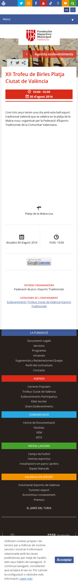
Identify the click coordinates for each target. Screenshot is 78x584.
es (73, 9)
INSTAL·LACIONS (39, 446)
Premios (39, 500)
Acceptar (64, 560)
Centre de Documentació (39, 423)
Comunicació (39, 414)
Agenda (39, 378)
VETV (39, 437)
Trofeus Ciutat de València (44, 302)
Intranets (39, 355)
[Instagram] (28, 3)
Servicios (39, 346)
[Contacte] (65, 3)
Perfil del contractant (39, 365)
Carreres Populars (39, 386)
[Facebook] (36, 3)
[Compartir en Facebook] (11, 63)
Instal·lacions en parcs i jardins (39, 464)
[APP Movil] (58, 3)
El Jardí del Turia (39, 508)
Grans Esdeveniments (39, 406)
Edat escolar (39, 401)
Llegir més (26, 579)
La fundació (39, 333)
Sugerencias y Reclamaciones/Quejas (39, 360)
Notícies (39, 428)
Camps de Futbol (39, 454)
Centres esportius (39, 459)
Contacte (39, 370)
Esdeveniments (17, 302)
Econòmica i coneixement (39, 495)
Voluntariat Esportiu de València (39, 485)
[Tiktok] (50, 3)
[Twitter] (21, 3)
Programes (39, 350)
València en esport (39, 477)
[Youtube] (43, 3)
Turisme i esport (39, 490)
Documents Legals (39, 341)
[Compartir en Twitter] (18, 63)
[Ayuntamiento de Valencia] (4, 4)
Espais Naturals (39, 468)
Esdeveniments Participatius (39, 396)
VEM (39, 432)
